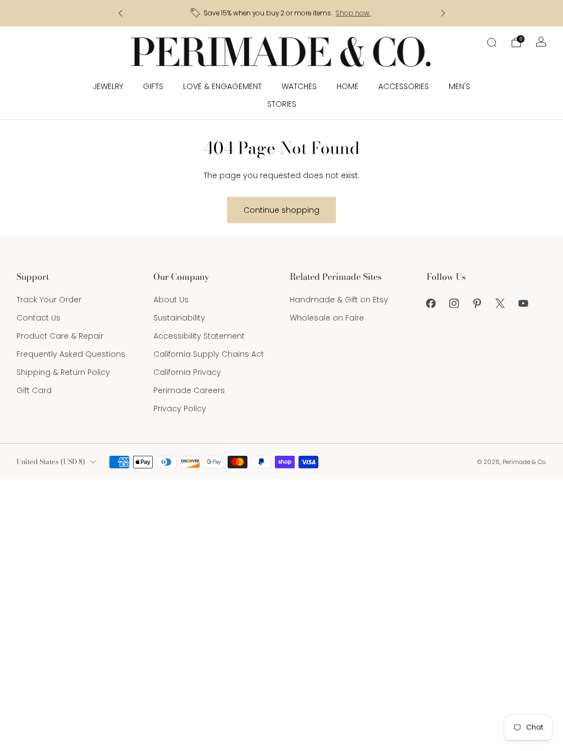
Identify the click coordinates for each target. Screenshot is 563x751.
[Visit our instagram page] (454, 302)
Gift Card (34, 390)
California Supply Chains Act (208, 354)
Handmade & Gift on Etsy (339, 299)
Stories (281, 103)
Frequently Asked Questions (70, 354)
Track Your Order (48, 299)
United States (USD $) (50, 461)
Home (347, 86)
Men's (459, 86)
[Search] (491, 42)
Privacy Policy (179, 408)
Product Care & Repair (59, 335)
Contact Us (38, 317)
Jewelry (108, 86)
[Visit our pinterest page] (477, 302)
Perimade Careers (189, 390)
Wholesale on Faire (327, 317)
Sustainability (179, 317)
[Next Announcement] (443, 13)
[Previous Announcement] (120, 13)
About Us (171, 299)
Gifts (153, 86)
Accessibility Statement (199, 335)
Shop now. (353, 13)
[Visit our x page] (500, 302)
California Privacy (187, 372)
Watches (299, 86)
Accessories (403, 86)
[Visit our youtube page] (523, 302)
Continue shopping (281, 210)
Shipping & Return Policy (63, 372)
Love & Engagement (222, 86)
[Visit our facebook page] (431, 302)
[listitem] (281, 13)
